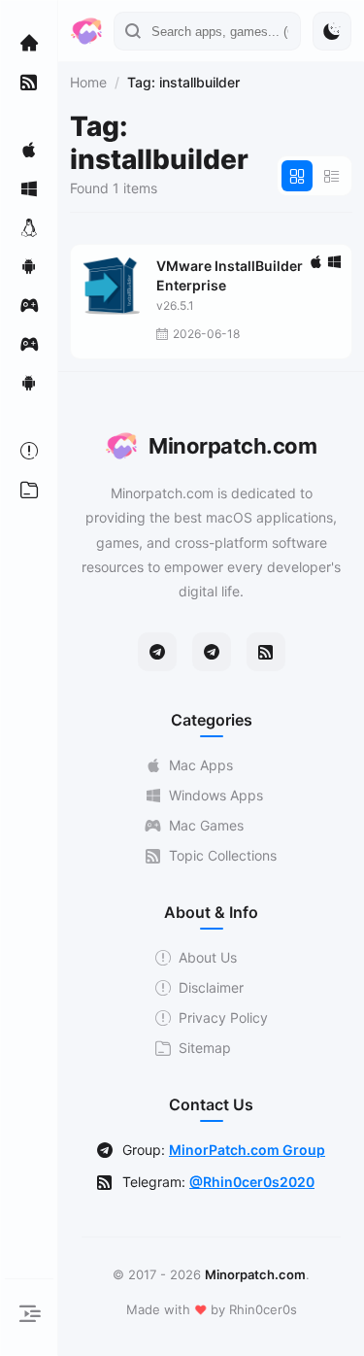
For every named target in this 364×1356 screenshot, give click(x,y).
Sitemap (205, 1047)
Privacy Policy (223, 1017)
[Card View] (297, 175)
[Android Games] (29, 382)
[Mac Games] (29, 305)
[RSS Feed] (266, 651)
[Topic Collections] (29, 81)
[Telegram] (157, 651)
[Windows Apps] (29, 188)
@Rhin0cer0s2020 (251, 1181)
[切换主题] (332, 31)
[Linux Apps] (29, 227)
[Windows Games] (29, 343)
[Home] (29, 42)
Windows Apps (216, 795)
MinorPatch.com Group (247, 1149)
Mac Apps (201, 765)
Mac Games (206, 825)
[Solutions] (29, 450)
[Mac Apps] (29, 149)
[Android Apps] (29, 266)
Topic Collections (223, 855)
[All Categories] (29, 489)
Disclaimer (211, 987)
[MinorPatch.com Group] (211, 651)
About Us (208, 957)
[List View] (331, 175)
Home (88, 82)
